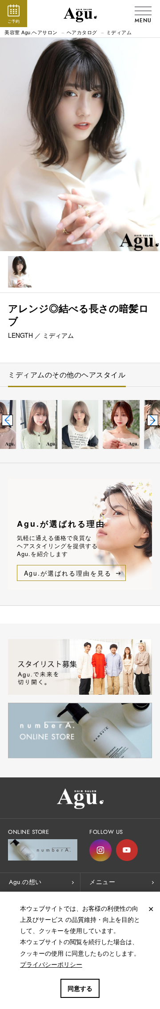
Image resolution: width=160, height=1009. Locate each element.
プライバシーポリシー (51, 964)
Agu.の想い (25, 882)
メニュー (102, 882)
